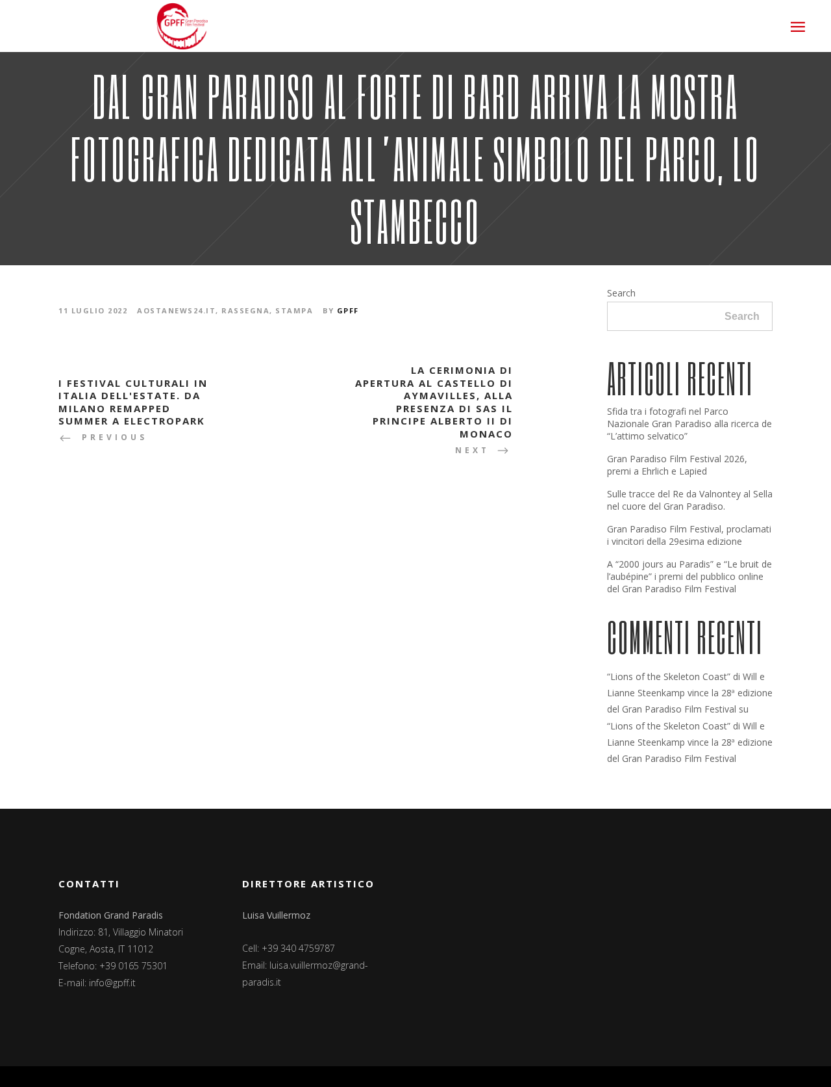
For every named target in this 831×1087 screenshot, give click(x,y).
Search (621, 293)
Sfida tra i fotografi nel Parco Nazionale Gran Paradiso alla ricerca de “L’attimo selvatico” (689, 423)
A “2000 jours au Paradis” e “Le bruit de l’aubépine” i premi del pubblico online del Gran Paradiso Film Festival (689, 576)
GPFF (348, 310)
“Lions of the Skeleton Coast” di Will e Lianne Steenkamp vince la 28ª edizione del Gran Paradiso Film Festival (690, 692)
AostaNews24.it (176, 310)
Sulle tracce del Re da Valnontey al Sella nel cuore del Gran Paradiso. (690, 500)
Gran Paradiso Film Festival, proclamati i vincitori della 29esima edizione (689, 535)
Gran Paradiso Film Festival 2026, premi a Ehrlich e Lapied (677, 464)
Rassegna (245, 310)
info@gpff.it (112, 982)
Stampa (294, 310)
